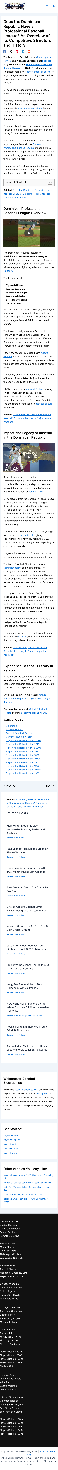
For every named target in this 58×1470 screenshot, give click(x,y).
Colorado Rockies (9, 1400)
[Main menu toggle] (47, 6)
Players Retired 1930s (11, 1433)
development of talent (38, 71)
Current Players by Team (19, 736)
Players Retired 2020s (11, 1276)
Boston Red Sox (8, 1225)
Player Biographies (11, 1140)
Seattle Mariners (8, 1386)
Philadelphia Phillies (10, 1254)
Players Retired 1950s (11, 1426)
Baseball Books (10, 1144)
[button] (54, 6)
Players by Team (10, 1135)
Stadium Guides (14, 729)
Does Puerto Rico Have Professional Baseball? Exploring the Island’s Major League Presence (27, 418)
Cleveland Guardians (11, 1287)
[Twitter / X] (10, 51)
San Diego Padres (9, 1408)
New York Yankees (10, 1228)
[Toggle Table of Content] (49, 182)
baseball (46, 60)
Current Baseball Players (19, 733)
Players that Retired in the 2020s (23, 740)
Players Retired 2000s (11, 1355)
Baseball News (13, 838)
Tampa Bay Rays (8, 1232)
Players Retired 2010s (11, 1351)
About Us (44, 1451)
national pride (36, 491)
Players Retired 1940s (11, 1430)
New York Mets (8, 1250)
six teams (8, 271)
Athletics (4, 1382)
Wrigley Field (35, 698)
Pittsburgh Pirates (9, 1340)
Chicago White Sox (28, 1016)
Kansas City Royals (10, 1295)
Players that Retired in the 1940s (23, 769)
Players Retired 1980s (11, 1362)
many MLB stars (34, 389)
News (22, 838)
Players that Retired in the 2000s (23, 747)
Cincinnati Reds (8, 1333)
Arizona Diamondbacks (12, 1397)
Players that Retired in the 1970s (23, 758)
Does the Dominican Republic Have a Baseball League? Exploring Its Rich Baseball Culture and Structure (27, 194)
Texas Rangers (8, 1389)
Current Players (8, 1269)
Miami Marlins (7, 1247)
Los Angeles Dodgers (11, 1404)
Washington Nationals (11, 1258)
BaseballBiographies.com (26, 1090)
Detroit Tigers (7, 1291)
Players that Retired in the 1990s (23, 751)
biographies (42, 1093)
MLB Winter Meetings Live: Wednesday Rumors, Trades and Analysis (26, 829)
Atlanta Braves (7, 1243)
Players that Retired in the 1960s (23, 762)
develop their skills (25, 535)
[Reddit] (29, 51)
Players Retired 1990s (11, 1359)
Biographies (12, 726)
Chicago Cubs (7, 1329)
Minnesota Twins (9, 1298)
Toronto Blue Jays (9, 1236)
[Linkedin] (23, 51)
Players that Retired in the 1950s (23, 766)
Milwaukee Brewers (10, 1336)
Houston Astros (8, 1375)
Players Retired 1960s (11, 1423)
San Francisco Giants (11, 1411)
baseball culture (43, 403)
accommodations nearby (34, 712)
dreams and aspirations (30, 108)
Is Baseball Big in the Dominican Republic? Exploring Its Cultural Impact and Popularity (25, 651)
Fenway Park (20, 698)
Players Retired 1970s (11, 1419)
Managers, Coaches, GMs (13, 1272)
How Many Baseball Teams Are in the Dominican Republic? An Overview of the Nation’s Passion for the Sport (28, 803)
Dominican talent (12, 567)
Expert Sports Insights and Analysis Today (22, 1194)
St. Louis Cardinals (10, 1344)
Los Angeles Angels (10, 1378)
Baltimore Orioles (9, 1221)
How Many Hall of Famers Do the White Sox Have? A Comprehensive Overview (28, 1007)
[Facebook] (4, 51)
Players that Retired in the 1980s (23, 755)
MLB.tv (22, 636)
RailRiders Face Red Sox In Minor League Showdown (27, 1182)
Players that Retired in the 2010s (23, 744)
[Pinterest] (17, 51)
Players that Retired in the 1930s (23, 773)
